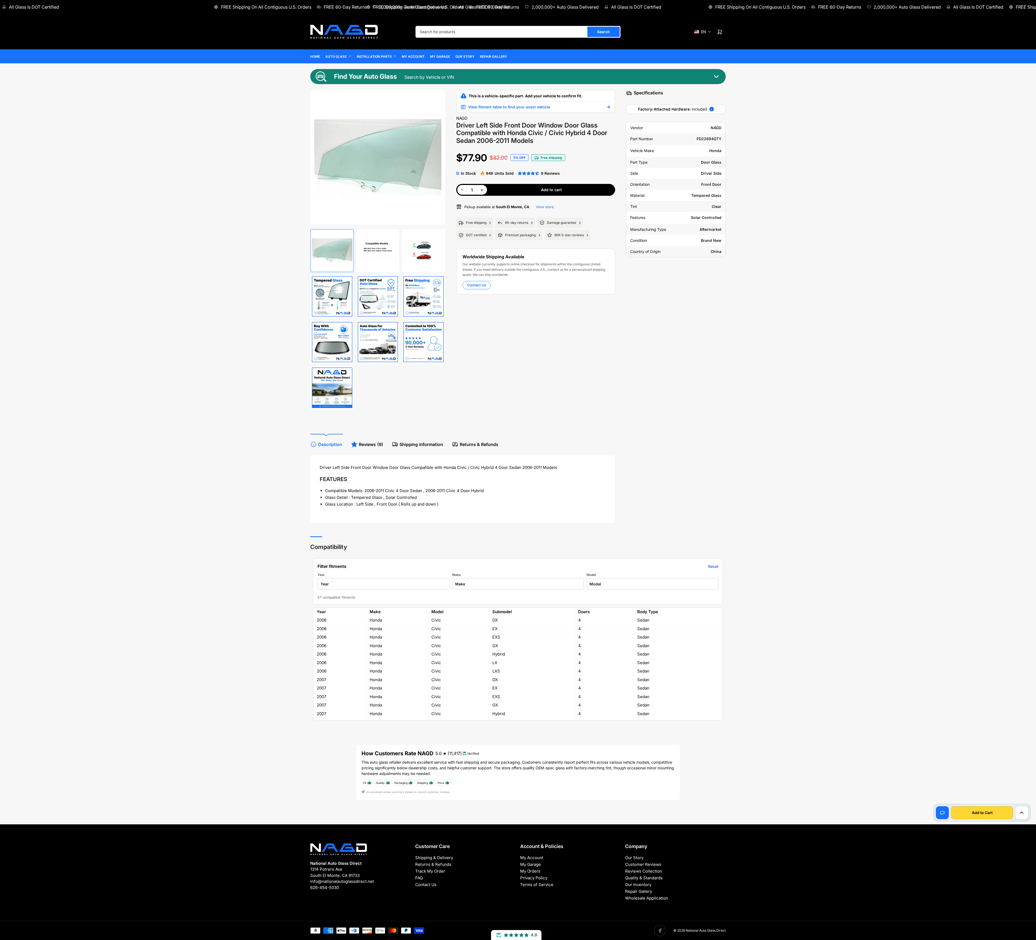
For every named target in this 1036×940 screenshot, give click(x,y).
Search (603, 31)
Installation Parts (374, 56)
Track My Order (430, 871)
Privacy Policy (533, 877)
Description (330, 444)
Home (315, 56)
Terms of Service (536, 884)
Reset (713, 566)
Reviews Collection (643, 871)
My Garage (440, 56)
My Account (413, 56)
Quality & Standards (644, 877)
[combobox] (518, 32)
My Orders (530, 871)
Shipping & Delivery (434, 857)
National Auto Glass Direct (706, 930)
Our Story (465, 56)
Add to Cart (982, 812)
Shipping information (421, 444)
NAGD (462, 118)
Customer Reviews (643, 864)
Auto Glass (336, 56)
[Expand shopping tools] (1021, 812)
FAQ (419, 877)
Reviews (371, 444)
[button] (702, 31)
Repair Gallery (493, 56)
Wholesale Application (646, 898)
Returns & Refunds (479, 444)
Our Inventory (638, 884)
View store (544, 207)
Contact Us (476, 285)
